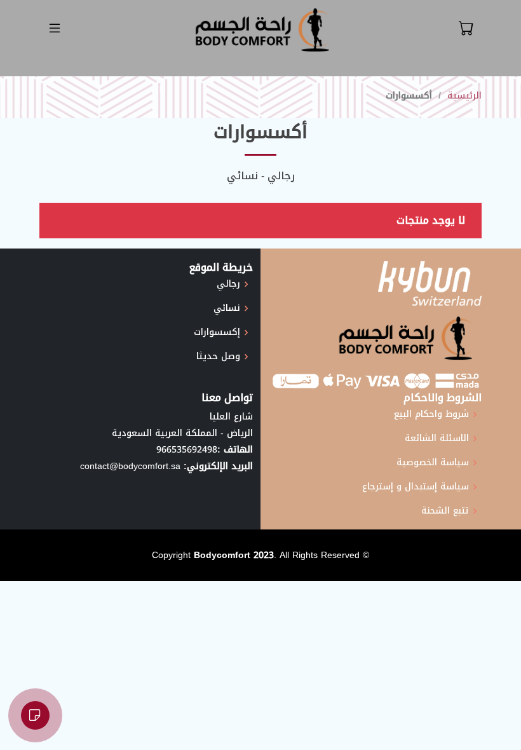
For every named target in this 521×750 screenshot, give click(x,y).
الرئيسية (464, 95)
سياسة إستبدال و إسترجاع (415, 486)
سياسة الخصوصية (432, 462)
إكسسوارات (217, 332)
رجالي (228, 284)
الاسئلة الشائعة (437, 438)
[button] (466, 28)
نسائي (226, 308)
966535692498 (186, 449)
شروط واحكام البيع (431, 414)
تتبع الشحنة (445, 511)
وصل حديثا (218, 356)
